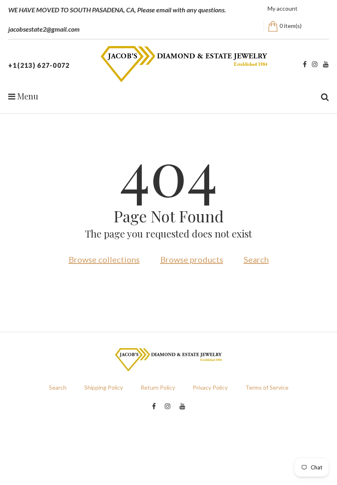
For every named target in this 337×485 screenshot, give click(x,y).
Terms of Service (267, 387)
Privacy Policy (210, 387)
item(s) (290, 25)
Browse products (191, 259)
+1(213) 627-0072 (38, 65)
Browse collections (104, 259)
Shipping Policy (103, 387)
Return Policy (158, 387)
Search (256, 259)
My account (283, 8)
